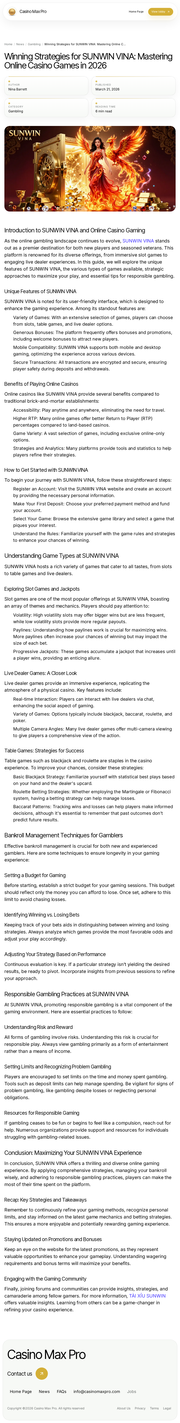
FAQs (62, 1391)
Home (8, 44)
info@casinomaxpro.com (97, 1391)
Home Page (21, 1391)
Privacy (140, 1408)
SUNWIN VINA (138, 241)
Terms (154, 1408)
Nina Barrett (17, 89)
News (20, 44)
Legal (167, 1408)
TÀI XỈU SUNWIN (147, 1296)
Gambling (34, 44)
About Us (123, 1408)
